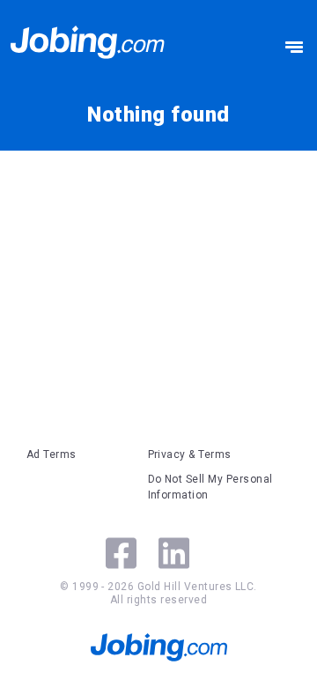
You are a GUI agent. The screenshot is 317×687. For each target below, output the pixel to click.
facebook (121, 553)
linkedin (173, 553)
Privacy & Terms (190, 454)
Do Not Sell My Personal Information (210, 487)
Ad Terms (51, 454)
